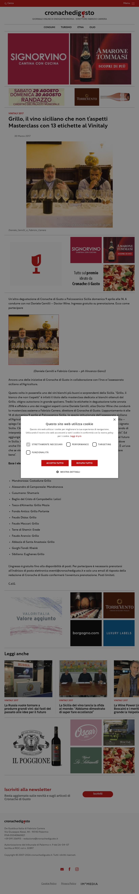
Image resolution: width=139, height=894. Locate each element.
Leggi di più (76, 436)
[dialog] (69, 447)
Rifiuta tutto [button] (84, 462)
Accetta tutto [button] (55, 462)
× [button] (114, 419)
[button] (69, 472)
